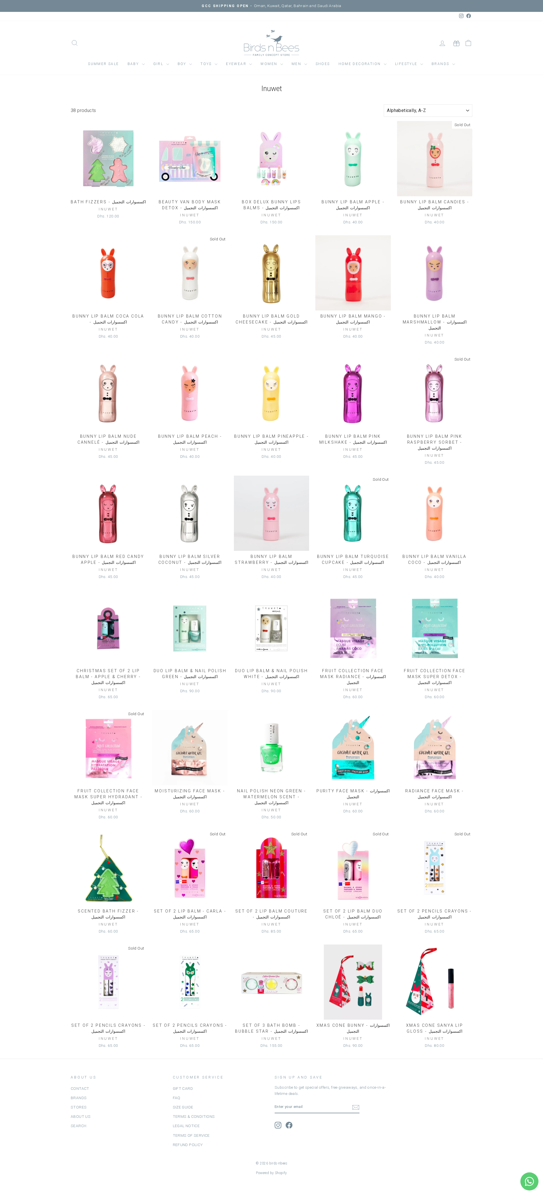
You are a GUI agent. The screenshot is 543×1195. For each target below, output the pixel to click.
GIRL (159, 64)
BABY (134, 64)
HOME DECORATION (360, 64)
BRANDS (79, 1097)
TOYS (207, 64)
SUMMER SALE (103, 64)
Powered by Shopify (271, 1173)
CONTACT (80, 1088)
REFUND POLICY (188, 1144)
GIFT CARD (183, 1088)
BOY (183, 64)
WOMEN (269, 64)
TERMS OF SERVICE (191, 1135)
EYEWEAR (237, 64)
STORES (79, 1107)
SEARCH (78, 1125)
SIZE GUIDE (183, 1107)
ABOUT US (80, 1116)
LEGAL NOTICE (186, 1125)
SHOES (323, 64)
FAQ (176, 1097)
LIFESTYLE (407, 64)
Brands (441, 64)
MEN (297, 64)
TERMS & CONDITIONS (194, 1116)
